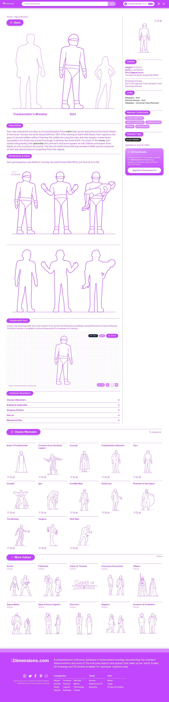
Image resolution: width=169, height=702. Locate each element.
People (57, 680)
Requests (93, 687)
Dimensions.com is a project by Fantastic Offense (31, 681)
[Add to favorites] (155, 20)
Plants (56, 687)
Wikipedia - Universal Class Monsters (142, 103)
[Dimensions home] (8, 3)
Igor (40, 483)
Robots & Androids (134, 122)
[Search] (112, 4)
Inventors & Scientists (144, 604)
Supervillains (13, 604)
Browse (92, 680)
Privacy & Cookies (115, 687)
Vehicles (77, 680)
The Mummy (13, 519)
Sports (76, 684)
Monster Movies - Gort (135, 100)
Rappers (106, 604)
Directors (74, 604)
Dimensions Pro (96, 684)
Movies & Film (142, 126)
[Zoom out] (99, 385)
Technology (79, 687)
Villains (136, 566)
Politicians (43, 566)
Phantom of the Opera (144, 483)
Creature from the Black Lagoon (50, 446)
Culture (10, 17)
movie (102, 140)
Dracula (74, 445)
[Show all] (107, 385)
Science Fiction (153, 122)
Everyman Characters (112, 566)
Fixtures (66, 684)
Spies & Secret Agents (49, 604)
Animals (57, 684)
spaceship (38, 143)
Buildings (67, 690)
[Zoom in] (103, 385)
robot (69, 131)
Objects (57, 690)
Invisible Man (76, 483)
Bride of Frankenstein (17, 445)
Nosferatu (107, 483)
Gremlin (10, 483)
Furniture (67, 680)
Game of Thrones (78, 566)
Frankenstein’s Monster (113, 445)
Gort (135, 445)
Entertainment (133, 140)
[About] (159, 4)
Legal (110, 684)
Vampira (42, 519)
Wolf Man (74, 519)
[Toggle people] (112, 385)
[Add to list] (158, 20)
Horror (129, 126)
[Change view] (116, 385)
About (110, 680)
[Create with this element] (160, 20)
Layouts (66, 687)
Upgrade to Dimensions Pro (144, 170)
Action (10, 566)
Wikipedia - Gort (132, 98)
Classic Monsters (21, 17)
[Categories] (164, 4)
